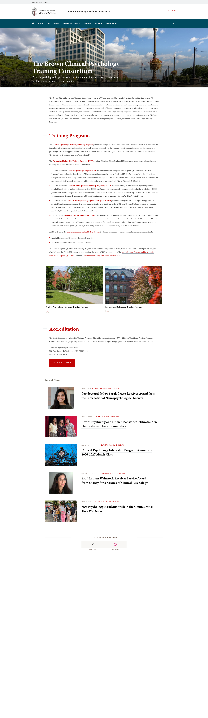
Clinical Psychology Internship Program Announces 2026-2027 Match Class (116, 452)
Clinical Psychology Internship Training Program (67, 307)
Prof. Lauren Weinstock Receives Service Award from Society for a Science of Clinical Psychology (114, 480)
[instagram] (115, 544)
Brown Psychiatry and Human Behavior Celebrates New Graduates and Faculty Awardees (119, 424)
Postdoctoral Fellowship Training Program (123, 307)
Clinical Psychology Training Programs (87, 11)
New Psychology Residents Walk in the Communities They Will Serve (117, 508)
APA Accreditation (62, 363)
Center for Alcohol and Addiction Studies (83, 231)
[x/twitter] (92, 544)
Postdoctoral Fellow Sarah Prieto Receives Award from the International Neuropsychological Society (118, 395)
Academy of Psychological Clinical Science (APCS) (102, 255)
